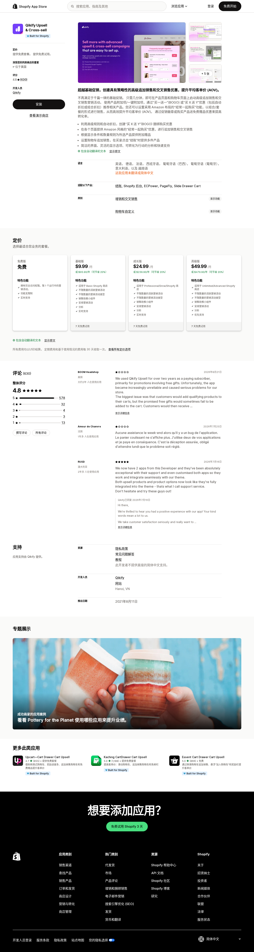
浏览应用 (177, 6)
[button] (49, 766)
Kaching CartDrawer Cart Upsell (125, 757)
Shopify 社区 (160, 881)
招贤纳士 (203, 873)
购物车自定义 (124, 211)
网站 (118, 583)
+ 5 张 (205, 73)
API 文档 (157, 873)
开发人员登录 (22, 940)
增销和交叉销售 (126, 199)
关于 (200, 865)
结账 (118, 186)
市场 (108, 873)
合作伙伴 (203, 896)
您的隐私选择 (98, 940)
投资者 (202, 881)
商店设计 (65, 896)
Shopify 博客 (160, 888)
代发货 (110, 865)
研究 (154, 896)
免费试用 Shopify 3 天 (127, 826)
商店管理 (65, 912)
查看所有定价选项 (119, 349)
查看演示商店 (38, 115)
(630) (23, 79)
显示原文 (114, 151)
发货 (108, 912)
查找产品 (65, 873)
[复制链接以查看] (101, 372)
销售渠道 (65, 865)
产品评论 (111, 881)
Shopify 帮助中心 (163, 865)
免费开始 (230, 6)
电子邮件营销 (114, 896)
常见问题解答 (124, 554)
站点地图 (77, 940)
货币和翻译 (113, 920)
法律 (200, 912)
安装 (39, 104)
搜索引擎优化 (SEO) (119, 904)
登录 (211, 6)
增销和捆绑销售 (116, 888)
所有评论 (41, 432)
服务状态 (203, 920)
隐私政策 (121, 549)
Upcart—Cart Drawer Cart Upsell (47, 757)
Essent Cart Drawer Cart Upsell (203, 757)
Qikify (17, 92)
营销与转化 (67, 904)
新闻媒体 (203, 888)
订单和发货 (67, 888)
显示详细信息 (122, 413)
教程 (118, 560)
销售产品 (65, 881)
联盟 (200, 904)
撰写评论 (21, 432)
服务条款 (43, 940)
